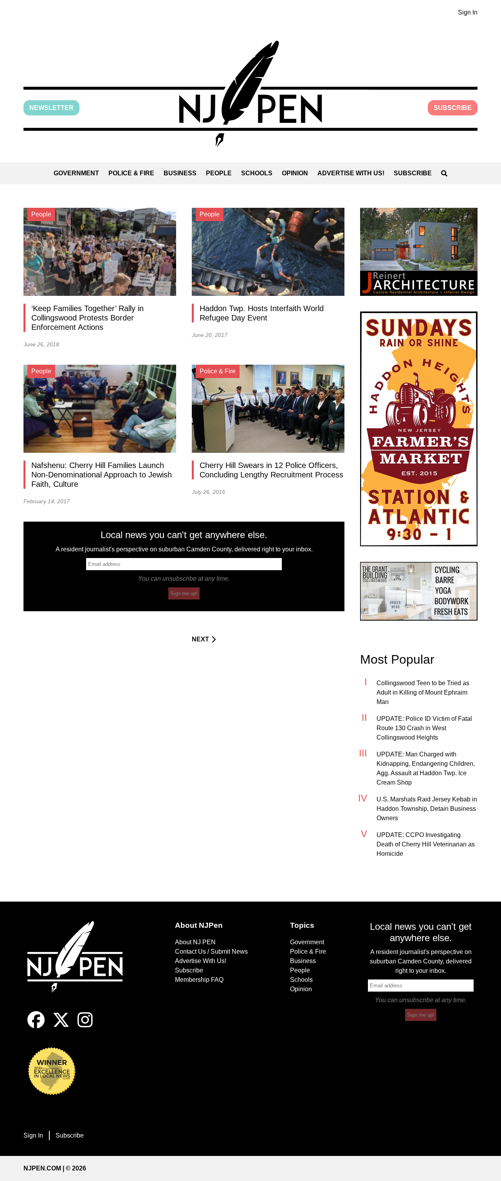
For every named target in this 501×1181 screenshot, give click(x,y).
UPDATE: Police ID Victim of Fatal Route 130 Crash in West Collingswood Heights (424, 728)
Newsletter (51, 107)
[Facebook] (36, 1026)
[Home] (80, 966)
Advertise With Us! (350, 173)
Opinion (295, 173)
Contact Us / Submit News (211, 951)
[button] (250, 93)
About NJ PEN (195, 942)
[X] (61, 1026)
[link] (419, 252)
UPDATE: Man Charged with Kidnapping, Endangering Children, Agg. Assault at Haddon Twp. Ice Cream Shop (426, 768)
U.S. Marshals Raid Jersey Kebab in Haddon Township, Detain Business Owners (427, 808)
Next (200, 639)
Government (76, 173)
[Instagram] (85, 1026)
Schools (256, 173)
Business (180, 173)
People (219, 173)
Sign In (468, 12)
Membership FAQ (199, 979)
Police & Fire (131, 173)
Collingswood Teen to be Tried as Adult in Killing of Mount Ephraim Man (423, 692)
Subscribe (453, 107)
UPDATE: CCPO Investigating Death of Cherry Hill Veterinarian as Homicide (426, 844)
